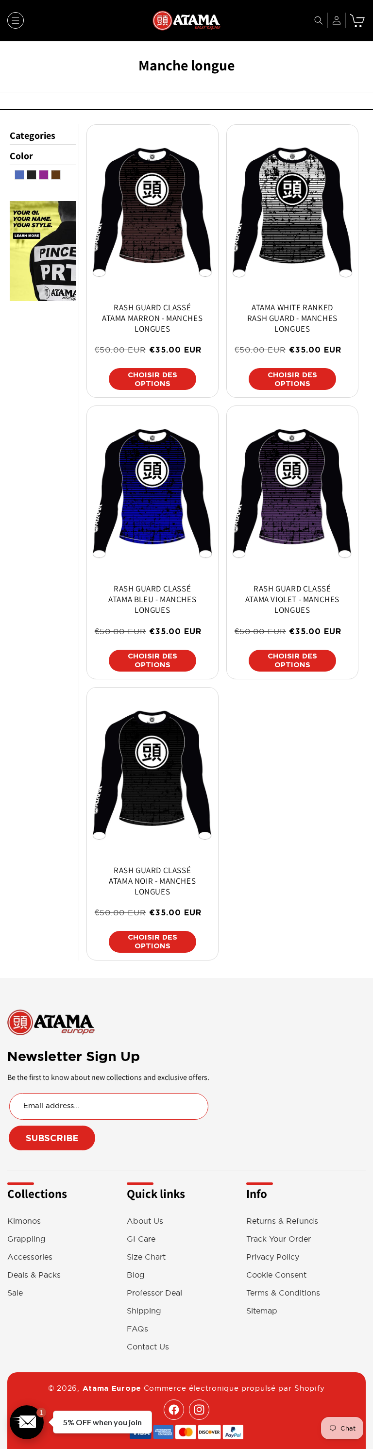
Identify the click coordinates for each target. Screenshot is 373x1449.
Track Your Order (278, 1239)
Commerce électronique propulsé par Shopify (234, 1388)
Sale (15, 1293)
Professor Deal (154, 1293)
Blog (136, 1275)
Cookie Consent (276, 1275)
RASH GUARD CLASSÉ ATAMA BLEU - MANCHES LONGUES (152, 599)
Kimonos (24, 1221)
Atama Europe (112, 1388)
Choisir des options (152, 379)
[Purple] (44, 177)
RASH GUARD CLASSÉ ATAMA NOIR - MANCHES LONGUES (152, 881)
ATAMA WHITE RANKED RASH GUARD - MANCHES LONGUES (292, 318)
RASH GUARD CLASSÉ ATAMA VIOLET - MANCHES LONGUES (292, 599)
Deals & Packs (34, 1275)
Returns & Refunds (282, 1221)
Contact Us (148, 1347)
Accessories (29, 1257)
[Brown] (56, 177)
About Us (145, 1221)
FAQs (137, 1329)
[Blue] (19, 177)
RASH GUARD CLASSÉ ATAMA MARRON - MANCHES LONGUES (152, 318)
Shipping (144, 1311)
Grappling (26, 1239)
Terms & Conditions (283, 1293)
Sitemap (261, 1311)
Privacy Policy (272, 1257)
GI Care (141, 1239)
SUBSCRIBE (52, 1138)
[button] (15, 20)
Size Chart (146, 1257)
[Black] (31, 177)
